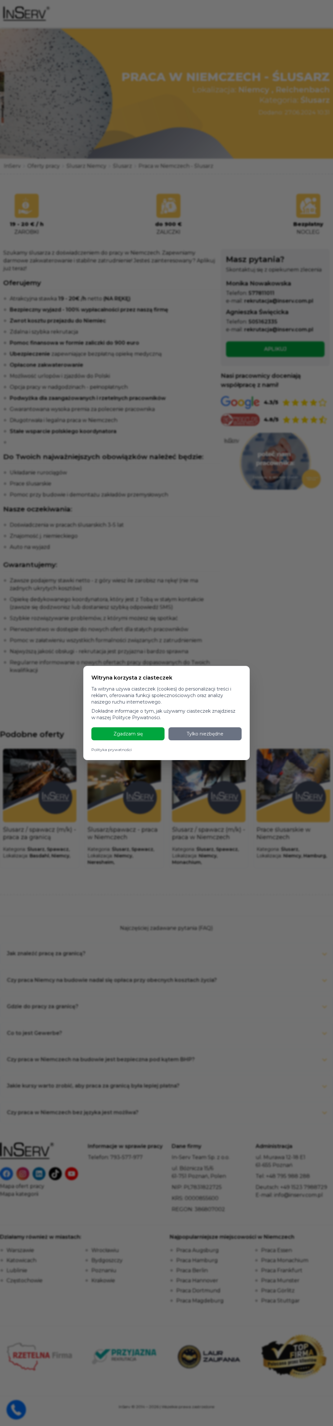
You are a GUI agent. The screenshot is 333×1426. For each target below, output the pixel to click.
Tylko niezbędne (205, 734)
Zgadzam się (128, 734)
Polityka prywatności (111, 749)
